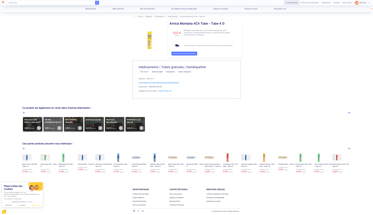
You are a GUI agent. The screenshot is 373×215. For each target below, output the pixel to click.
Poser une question (176, 194)
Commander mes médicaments (184, 53)
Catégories (148, 16)
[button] (4, 211)
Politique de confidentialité (215, 197)
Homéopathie (159, 16)
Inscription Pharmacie (177, 205)
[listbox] (186, 128)
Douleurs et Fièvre (251, 9)
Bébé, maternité (118, 9)
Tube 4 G (167, 91)
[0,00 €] (39, 128)
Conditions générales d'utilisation (217, 194)
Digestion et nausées (220, 9)
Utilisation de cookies (213, 201)
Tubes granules (173, 16)
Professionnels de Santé (141, 194)
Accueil (140, 16)
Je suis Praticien (292, 3)
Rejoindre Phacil (175, 201)
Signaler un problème (176, 197)
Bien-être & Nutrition (147, 9)
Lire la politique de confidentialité (12, 199)
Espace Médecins (138, 197)
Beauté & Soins (90, 9)
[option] (32, 127)
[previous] (24, 113)
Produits (337, 3)
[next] (349, 113)
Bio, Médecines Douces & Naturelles (184, 9)
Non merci (9, 205)
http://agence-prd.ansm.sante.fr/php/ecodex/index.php (159, 83)
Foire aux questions (139, 205)
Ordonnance (326, 3)
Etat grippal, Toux (280, 9)
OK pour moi (36, 205)
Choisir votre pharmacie (310, 3)
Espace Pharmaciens (139, 201)
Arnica (160, 91)
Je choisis (22, 205)
